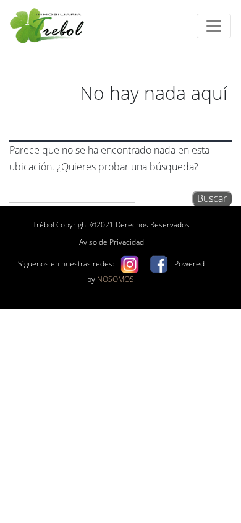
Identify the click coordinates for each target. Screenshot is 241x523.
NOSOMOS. (116, 279)
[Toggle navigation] (214, 26)
